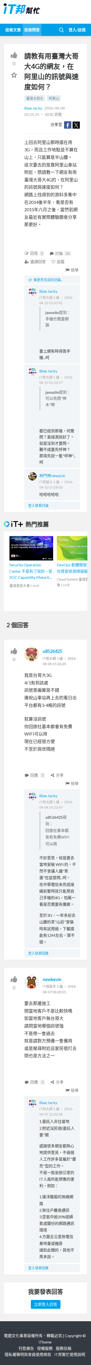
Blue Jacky (33, 108)
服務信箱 (63, 1348)
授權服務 (45, 1348)
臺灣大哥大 (34, 98)
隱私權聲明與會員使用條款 (28, 1354)
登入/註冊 (77, 29)
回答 (36, 253)
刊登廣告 (26, 1348)
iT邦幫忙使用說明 (69, 1354)
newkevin (52, 979)
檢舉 (75, 270)
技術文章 (13, 29)
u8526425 (52, 651)
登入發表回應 (38, 953)
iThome (45, 1342)
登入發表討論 (38, 505)
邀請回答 (38, 261)
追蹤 (61, 261)
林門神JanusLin (52, 475)
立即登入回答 (45, 1304)
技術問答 (32, 29)
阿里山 (54, 98)
